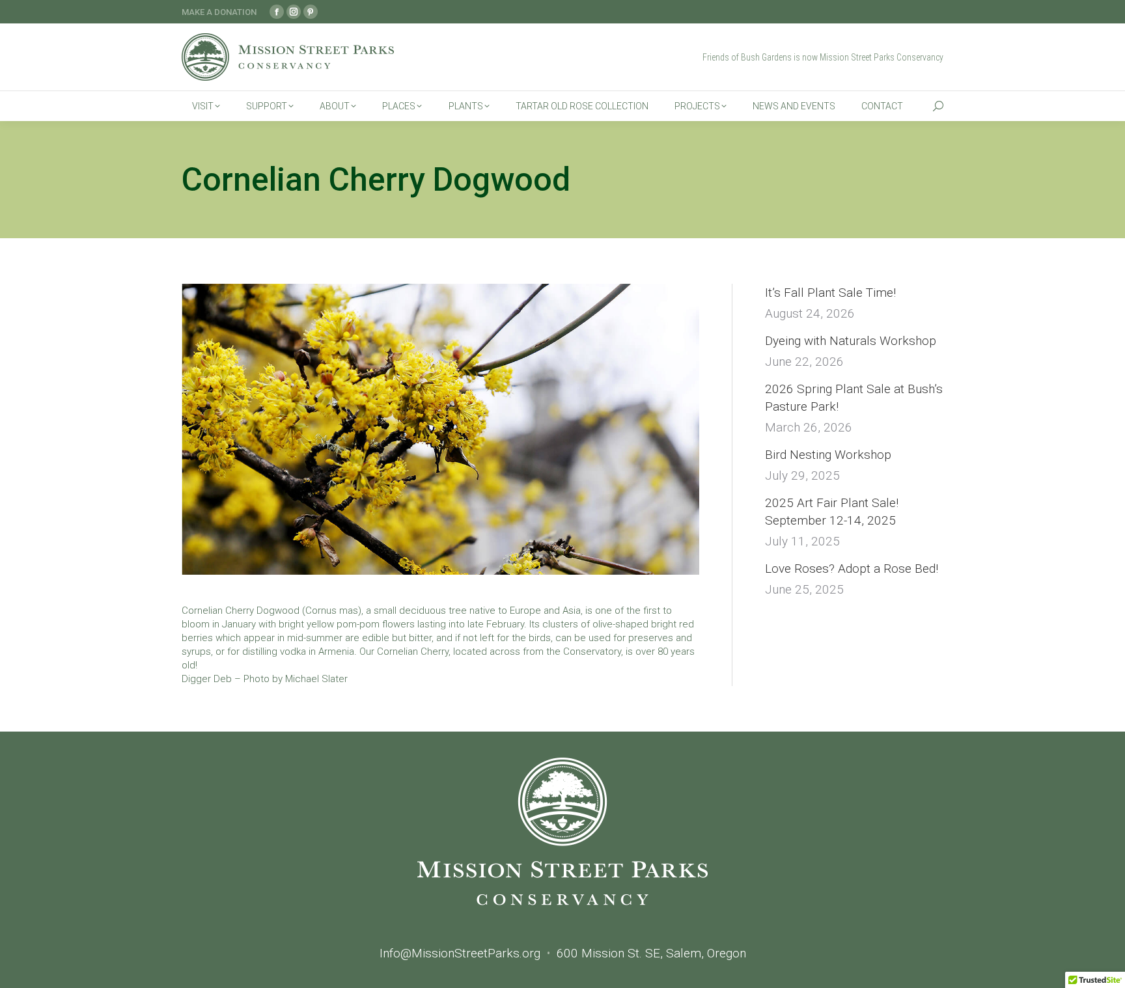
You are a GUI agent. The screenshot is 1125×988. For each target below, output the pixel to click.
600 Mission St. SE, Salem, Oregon (651, 953)
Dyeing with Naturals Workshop (850, 340)
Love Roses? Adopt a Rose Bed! (851, 568)
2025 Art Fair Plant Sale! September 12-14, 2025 (831, 511)
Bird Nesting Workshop (828, 454)
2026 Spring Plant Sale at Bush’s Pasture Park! (854, 397)
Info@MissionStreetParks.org (460, 953)
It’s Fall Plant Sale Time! (830, 292)
